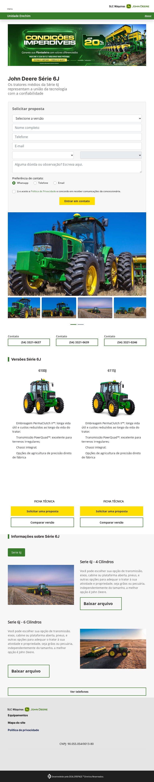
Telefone (43, 183)
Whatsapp (22, 183)
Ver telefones (79, 692)
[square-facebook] (39, 759)
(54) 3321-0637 (31, 342)
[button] (18, 45)
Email (61, 183)
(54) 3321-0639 (79, 342)
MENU (10, 8)
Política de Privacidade (43, 191)
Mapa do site (16, 722)
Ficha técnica (44, 501)
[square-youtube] (21, 759)
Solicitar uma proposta (42, 511)
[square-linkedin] (30, 759)
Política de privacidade (23, 730)
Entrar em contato (77, 201)
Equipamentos (18, 715)
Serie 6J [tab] (16, 552)
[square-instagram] (12, 759)
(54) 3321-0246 (128, 342)
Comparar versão (42, 522)
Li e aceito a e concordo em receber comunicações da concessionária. (69, 191)
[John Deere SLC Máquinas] (129, 6)
